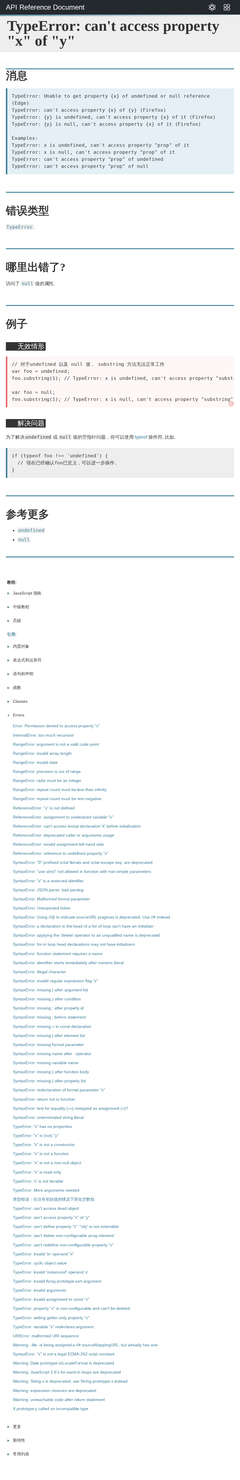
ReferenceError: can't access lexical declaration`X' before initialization (77, 826)
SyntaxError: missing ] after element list (49, 1035)
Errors (18, 715)
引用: (12, 634)
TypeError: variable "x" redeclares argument (53, 1326)
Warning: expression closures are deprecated (54, 1390)
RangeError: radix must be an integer (47, 780)
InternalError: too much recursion (43, 735)
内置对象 (21, 646)
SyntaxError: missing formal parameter (48, 1044)
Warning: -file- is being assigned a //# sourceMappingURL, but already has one (85, 1345)
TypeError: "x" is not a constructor (44, 1144)
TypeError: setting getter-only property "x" (51, 1317)
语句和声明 (23, 673)
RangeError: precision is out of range (47, 771)
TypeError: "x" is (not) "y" (36, 1135)
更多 (17, 1426)
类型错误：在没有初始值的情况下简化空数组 (54, 1199)
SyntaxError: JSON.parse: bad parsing (48, 890)
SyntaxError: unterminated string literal (48, 1117)
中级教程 (21, 606)
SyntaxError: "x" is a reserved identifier (48, 880)
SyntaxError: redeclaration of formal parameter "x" (59, 1090)
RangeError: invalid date (35, 762)
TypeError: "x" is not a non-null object (47, 1162)
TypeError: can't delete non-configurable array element (63, 1235)
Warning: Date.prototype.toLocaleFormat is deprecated (63, 1363)
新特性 (19, 1440)
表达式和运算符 (27, 660)
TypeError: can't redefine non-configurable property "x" (63, 1245)
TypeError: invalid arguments (39, 1290)
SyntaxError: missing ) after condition (47, 999)
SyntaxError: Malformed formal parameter (51, 899)
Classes (20, 701)
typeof (141, 437)
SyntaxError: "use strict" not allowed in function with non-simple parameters (82, 871)
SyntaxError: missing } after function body (51, 1071)
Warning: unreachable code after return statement (59, 1399)
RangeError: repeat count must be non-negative (57, 798)
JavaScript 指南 (27, 593)
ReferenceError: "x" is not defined (44, 808)
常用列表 (21, 1454)
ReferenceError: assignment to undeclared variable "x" (63, 817)
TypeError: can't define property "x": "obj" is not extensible (66, 1226)
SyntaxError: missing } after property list (49, 1080)
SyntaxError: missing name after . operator (52, 1053)
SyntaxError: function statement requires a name (57, 953)
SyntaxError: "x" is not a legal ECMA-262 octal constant (63, 1354)
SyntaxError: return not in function (44, 1099)
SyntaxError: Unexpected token (42, 908)
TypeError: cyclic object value (40, 1263)
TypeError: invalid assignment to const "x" (51, 1299)
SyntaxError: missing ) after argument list (50, 990)
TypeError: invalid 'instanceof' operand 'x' (50, 1272)
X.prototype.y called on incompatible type (50, 1408)
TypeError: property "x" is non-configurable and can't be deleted (71, 1308)
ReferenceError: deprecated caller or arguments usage (63, 835)
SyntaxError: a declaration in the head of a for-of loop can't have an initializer (83, 926)
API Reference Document (45, 7)
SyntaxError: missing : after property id (48, 1008)
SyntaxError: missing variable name (45, 1062)
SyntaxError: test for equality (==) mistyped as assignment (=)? (70, 1108)
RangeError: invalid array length (42, 753)
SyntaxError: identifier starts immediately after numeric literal (68, 962)
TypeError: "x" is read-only (37, 1172)
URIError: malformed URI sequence (46, 1335)
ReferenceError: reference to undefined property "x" (60, 853)
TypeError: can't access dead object (46, 1208)
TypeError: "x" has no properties (42, 1126)
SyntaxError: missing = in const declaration (52, 1026)
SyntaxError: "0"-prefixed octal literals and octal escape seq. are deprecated (82, 862)
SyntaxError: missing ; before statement (49, 1017)
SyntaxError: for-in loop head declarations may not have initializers (74, 944)
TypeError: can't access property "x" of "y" (51, 1217)
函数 (17, 687)
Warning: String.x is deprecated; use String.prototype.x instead (70, 1381)
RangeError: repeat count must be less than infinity (60, 789)
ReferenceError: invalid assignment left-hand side (58, 844)
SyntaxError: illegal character (39, 971)
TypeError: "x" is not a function (41, 1153)
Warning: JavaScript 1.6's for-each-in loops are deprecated (67, 1372)
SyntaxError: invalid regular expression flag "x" (55, 980)
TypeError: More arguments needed (46, 1190)
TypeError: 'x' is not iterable (38, 1181)
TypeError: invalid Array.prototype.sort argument (57, 1281)
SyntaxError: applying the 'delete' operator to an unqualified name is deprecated (86, 935)
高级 (17, 620)
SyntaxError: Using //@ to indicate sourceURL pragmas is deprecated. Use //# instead (91, 917)
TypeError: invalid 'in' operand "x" (43, 1254)
